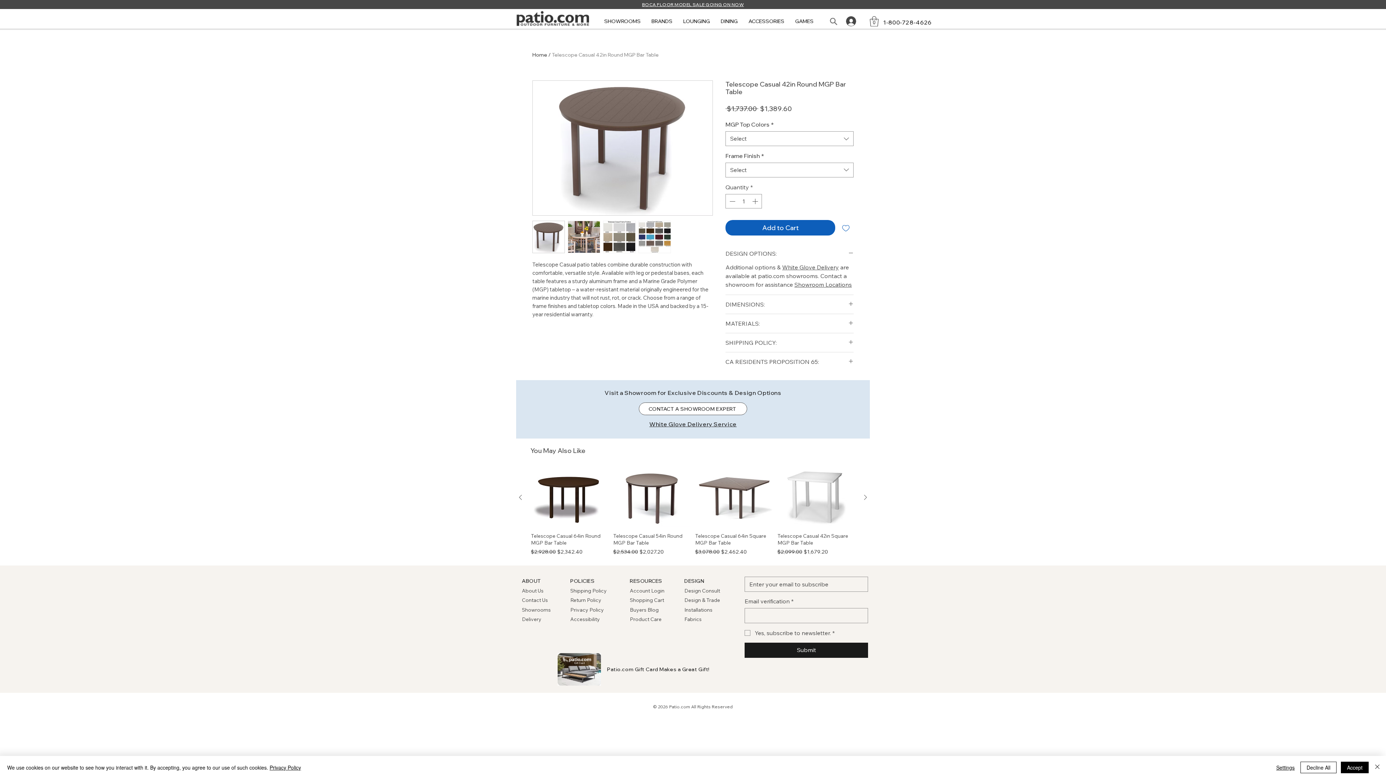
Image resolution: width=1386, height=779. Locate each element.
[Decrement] (732, 201)
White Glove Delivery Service (693, 424)
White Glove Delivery (810, 267)
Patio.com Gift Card (632, 669)
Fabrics (693, 619)
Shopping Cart (647, 600)
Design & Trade (702, 600)
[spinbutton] (744, 201)
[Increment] (756, 201)
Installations (698, 610)
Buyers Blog (645, 610)
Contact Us (535, 600)
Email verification (769, 601)
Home (539, 55)
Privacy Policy (587, 610)
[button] (622, 21)
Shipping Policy (588, 590)
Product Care (646, 619)
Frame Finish (744, 155)
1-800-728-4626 (907, 22)
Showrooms (536, 610)
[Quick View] (570, 497)
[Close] (1377, 767)
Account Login (647, 590)
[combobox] (789, 138)
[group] (693, 512)
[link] (874, 21)
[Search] (833, 21)
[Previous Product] (520, 497)
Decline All (1318, 767)
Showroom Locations (823, 284)
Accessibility (585, 619)
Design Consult (702, 590)
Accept (1355, 767)
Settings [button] (1285, 767)
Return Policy (585, 600)
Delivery (531, 619)
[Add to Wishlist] (846, 228)
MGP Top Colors (749, 124)
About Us (533, 590)
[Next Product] (865, 497)
